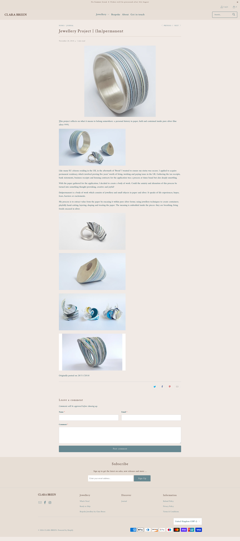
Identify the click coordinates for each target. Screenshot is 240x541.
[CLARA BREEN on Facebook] (45, 503)
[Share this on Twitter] (155, 387)
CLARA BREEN (50, 530)
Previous (167, 25)
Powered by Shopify (65, 530)
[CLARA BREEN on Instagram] (50, 503)
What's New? (85, 501)
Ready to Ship (85, 506)
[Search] (233, 15)
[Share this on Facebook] (162, 387)
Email (124, 412)
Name (62, 412)
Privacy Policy (168, 506)
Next (176, 25)
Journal (124, 501)
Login (225, 6)
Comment (63, 424)
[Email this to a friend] (177, 387)
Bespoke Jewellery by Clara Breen (92, 511)
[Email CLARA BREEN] (40, 503)
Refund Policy (168, 501)
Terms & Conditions (171, 511)
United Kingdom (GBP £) (186, 521)
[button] (102, 14)
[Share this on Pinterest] (170, 387)
